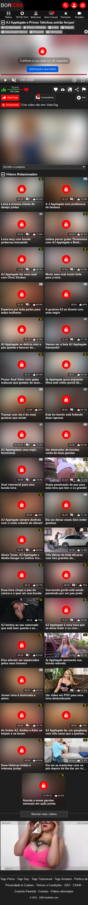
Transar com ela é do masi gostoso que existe (18, 416)
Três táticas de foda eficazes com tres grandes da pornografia (64, 556)
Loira (55, 27)
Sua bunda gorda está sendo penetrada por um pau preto (64, 591)
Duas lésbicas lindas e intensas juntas (16, 767)
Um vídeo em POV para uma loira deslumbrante (64, 697)
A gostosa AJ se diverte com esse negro (64, 311)
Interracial (56, 32)
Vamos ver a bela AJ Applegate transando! (66, 346)
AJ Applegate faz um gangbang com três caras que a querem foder (66, 732)
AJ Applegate (13, 27)
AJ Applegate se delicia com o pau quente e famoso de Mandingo (21, 346)
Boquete (38, 32)
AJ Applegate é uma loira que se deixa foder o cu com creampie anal (65, 626)
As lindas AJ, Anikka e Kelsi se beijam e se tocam (21, 732)
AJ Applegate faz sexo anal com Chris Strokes (19, 276)
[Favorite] (56, 90)
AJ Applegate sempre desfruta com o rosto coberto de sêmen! (22, 521)
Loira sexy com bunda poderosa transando (16, 241)
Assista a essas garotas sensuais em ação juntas (39, 802)
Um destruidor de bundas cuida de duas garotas (62, 451)
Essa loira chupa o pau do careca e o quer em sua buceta (21, 591)
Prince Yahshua (36, 27)
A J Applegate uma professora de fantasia (65, 205)
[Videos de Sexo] (12, 5)
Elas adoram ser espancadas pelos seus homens (20, 661)
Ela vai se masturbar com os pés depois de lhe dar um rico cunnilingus (65, 767)
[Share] (77, 90)
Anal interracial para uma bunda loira (17, 486)
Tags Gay (23, 879)
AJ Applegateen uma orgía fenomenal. (18, 451)
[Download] (63, 90)
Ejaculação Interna (16, 32)
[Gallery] (70, 90)
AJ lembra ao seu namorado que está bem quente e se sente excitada (19, 626)
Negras (69, 27)
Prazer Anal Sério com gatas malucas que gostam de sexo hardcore (20, 381)
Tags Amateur (63, 879)
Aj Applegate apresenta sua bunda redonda (63, 661)
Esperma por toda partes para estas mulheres (20, 311)
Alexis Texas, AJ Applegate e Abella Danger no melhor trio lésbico (20, 556)
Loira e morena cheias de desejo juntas (18, 205)
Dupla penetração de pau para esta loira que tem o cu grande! (66, 486)
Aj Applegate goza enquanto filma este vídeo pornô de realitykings (64, 381)
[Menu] (82, 5)
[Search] (65, 5)
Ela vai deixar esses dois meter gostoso (66, 521)
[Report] (84, 90)
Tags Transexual (42, 879)
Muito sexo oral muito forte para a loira (63, 276)
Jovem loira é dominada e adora (18, 697)
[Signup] (74, 5)
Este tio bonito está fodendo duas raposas (64, 416)
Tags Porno (7, 879)
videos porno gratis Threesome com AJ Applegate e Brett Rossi (66, 241)
